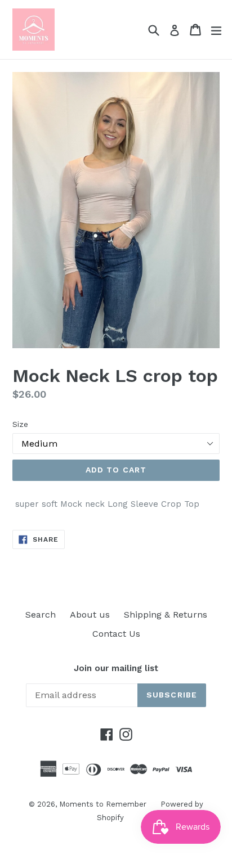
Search (40, 614)
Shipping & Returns (165, 614)
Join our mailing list (116, 668)
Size (20, 424)
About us (90, 614)
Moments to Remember (102, 804)
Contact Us (116, 633)
